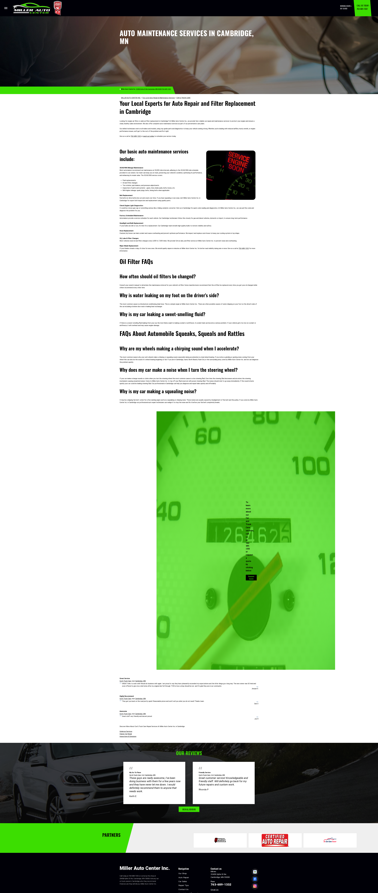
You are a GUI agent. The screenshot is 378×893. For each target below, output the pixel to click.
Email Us (214, 890)
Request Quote (251, 578)
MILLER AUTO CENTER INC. (131, 98)
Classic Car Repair (126, 734)
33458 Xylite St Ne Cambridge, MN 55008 (149, 89)
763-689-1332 (362, 8)
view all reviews (189, 809)
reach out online (148, 136)
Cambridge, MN (140, 681)
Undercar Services (126, 731)
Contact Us (183, 889)
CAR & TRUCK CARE (183, 98)
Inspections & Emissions (128, 736)
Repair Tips (183, 885)
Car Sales (182, 881)
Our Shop (182, 873)
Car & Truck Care (125, 681)
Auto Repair (183, 877)
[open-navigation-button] (5, 8)
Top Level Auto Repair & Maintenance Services (158, 98)
